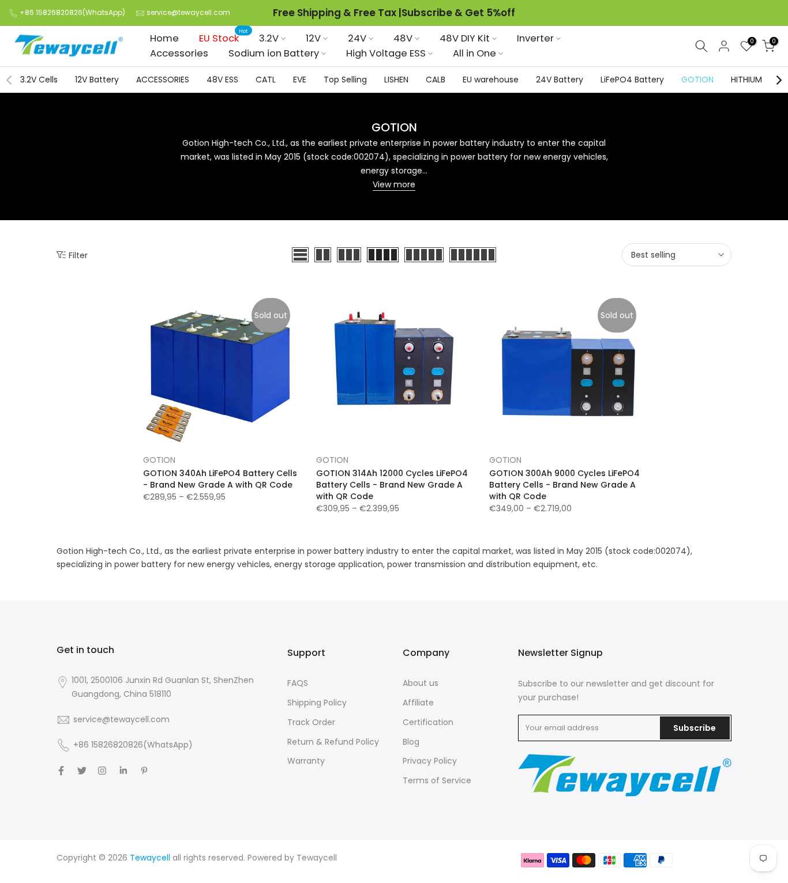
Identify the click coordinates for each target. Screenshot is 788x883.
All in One (474, 53)
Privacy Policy (430, 761)
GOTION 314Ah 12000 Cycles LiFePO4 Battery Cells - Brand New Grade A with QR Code (392, 484)
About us (420, 683)
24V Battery (559, 79)
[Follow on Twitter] (82, 771)
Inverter (535, 38)
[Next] (778, 80)
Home (164, 38)
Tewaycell (317, 857)
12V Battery (97, 79)
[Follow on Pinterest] (144, 771)
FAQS (297, 683)
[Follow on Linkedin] (123, 771)
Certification (428, 722)
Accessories (179, 53)
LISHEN (396, 79)
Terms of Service (437, 780)
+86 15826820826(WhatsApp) (72, 12)
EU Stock (223, 38)
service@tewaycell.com (188, 12)
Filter (78, 255)
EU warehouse (491, 79)
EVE (299, 79)
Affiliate (418, 702)
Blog (411, 742)
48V (402, 38)
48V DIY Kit (465, 38)
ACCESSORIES (162, 79)
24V (357, 38)
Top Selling (345, 79)
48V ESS (222, 79)
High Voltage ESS (386, 53)
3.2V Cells (39, 79)
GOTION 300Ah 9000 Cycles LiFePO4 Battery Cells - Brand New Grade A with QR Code (564, 484)
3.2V (269, 38)
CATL (266, 79)
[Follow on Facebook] (61, 771)
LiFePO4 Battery (632, 79)
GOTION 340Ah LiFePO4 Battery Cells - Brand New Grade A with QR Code (220, 478)
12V (313, 38)
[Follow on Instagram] (102, 771)
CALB (435, 79)
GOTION (697, 79)
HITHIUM (746, 79)
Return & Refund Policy (333, 742)
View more (394, 184)
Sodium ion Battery (273, 53)
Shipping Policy (317, 702)
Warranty (306, 761)
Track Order (311, 722)
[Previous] (10, 80)
